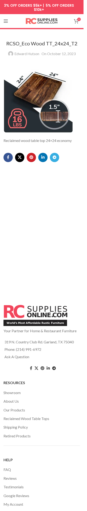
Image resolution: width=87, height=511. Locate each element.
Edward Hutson (26, 53)
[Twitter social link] (36, 368)
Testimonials (13, 487)
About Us (11, 401)
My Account (13, 504)
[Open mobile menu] (5, 21)
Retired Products (17, 436)
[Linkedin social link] (43, 157)
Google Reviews (16, 495)
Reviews (10, 478)
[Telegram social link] (54, 157)
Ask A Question (16, 356)
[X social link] (19, 157)
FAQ (7, 469)
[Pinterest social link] (31, 157)
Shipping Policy (15, 427)
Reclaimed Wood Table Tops (26, 418)
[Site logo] (42, 20)
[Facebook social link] (8, 157)
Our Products (14, 410)
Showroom (12, 392)
